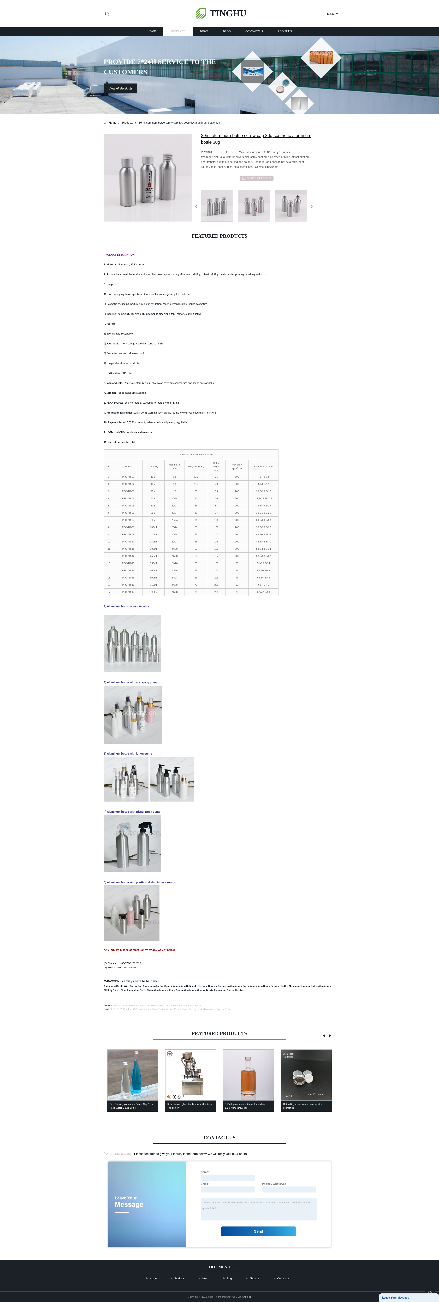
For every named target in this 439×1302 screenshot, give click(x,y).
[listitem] (219, 205)
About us (285, 31)
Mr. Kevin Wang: (121, 1154)
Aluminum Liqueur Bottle (303, 986)
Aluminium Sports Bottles (229, 990)
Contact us (254, 31)
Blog (227, 31)
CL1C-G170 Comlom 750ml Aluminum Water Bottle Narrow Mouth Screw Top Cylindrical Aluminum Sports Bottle (170, 1009)
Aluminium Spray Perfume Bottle (269, 986)
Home (151, 31)
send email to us (259, 178)
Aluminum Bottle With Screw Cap (123, 986)
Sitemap (246, 1296)
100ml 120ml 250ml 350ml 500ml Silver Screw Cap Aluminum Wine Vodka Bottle (157, 1005)
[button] (107, 14)
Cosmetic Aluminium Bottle (234, 986)
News (204, 31)
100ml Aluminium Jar (131, 990)
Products (178, 31)
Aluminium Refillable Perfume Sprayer (195, 986)
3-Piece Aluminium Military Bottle (163, 990)
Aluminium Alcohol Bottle (198, 990)
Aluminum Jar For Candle (158, 986)
